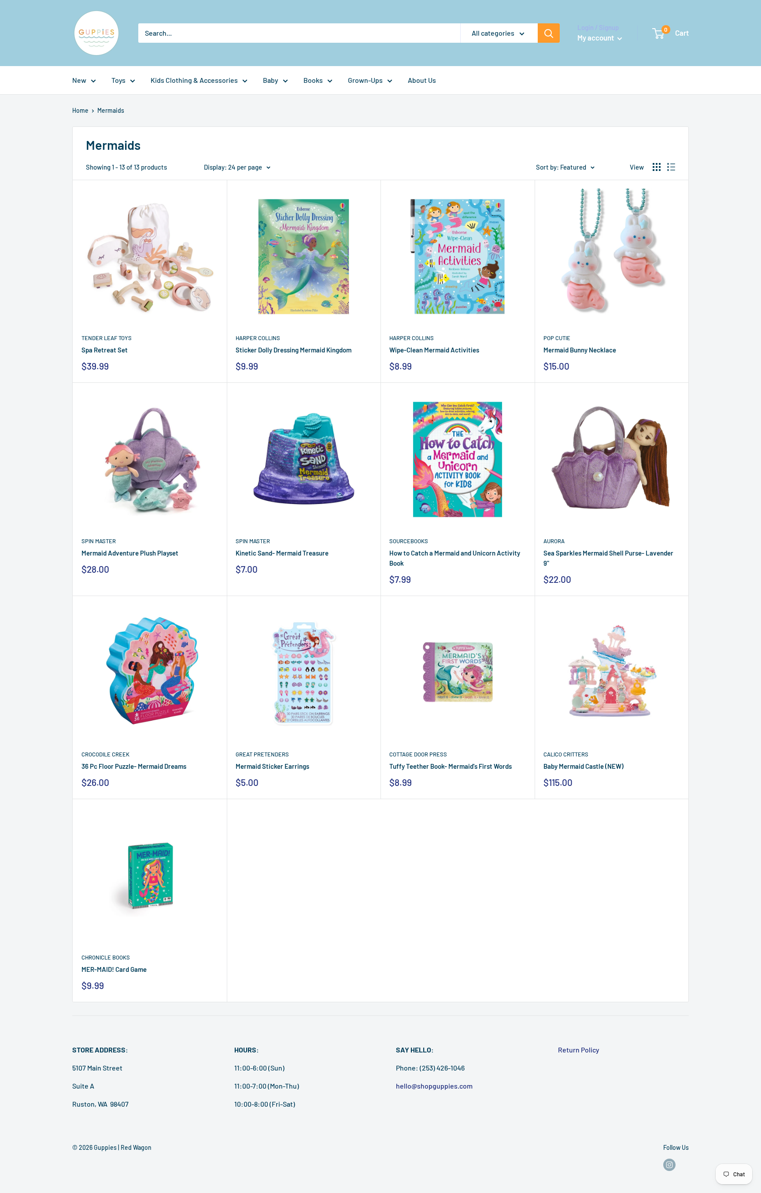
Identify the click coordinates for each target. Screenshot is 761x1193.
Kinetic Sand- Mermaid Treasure (282, 553)
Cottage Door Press (418, 754)
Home (80, 110)
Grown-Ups (365, 80)
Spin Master (98, 541)
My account (596, 37)
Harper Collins (258, 337)
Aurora (554, 541)
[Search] (549, 33)
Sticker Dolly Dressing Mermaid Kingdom (293, 350)
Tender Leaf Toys (106, 337)
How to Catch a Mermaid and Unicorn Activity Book (454, 558)
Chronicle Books (105, 957)
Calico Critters (565, 754)
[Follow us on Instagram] (669, 1165)
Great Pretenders (262, 754)
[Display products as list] (671, 167)
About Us (422, 80)
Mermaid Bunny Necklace (579, 350)
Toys (118, 80)
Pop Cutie (556, 337)
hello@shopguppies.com (434, 1086)
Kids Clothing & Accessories (194, 80)
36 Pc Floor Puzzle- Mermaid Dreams (133, 766)
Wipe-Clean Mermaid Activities (434, 350)
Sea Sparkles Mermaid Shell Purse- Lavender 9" (608, 558)
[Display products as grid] (657, 167)
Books (313, 80)
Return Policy (578, 1049)
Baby (270, 80)
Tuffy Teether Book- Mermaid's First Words (450, 766)
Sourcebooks (408, 541)
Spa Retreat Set (104, 350)
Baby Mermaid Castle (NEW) (583, 766)
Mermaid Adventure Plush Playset (129, 553)
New (79, 80)
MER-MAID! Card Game (114, 969)
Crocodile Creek (105, 754)
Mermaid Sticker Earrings (272, 766)
